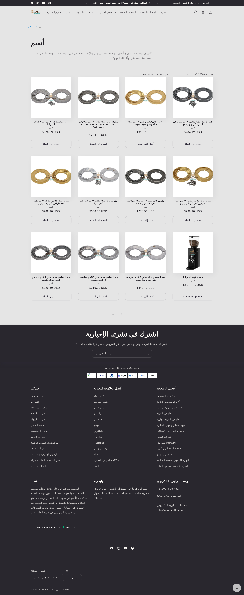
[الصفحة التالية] (131, 314)
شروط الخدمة (38, 437)
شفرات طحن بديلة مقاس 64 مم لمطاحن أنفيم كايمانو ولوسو (51, 279)
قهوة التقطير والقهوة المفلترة (171, 425)
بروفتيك (97, 454)
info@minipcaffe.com (170, 510)
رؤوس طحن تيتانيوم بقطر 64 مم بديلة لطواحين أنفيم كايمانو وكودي (193, 202)
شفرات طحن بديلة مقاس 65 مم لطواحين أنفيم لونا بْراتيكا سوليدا (145, 279)
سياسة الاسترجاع (39, 407)
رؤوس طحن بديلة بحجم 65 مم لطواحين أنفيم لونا (98, 202)
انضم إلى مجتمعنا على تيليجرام (46, 460)
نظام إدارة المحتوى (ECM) (107, 460)
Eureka (98, 437)
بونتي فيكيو (99, 407)
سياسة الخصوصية (39, 431)
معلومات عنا (37, 396)
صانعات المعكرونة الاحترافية (171, 431)
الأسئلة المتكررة (39, 466)
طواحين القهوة (164, 413)
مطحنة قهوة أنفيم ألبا (193, 277)
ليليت (96, 466)
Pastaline (99, 442)
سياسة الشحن (38, 413)
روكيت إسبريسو (102, 401)
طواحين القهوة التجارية (168, 419)
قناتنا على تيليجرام (127, 488)
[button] (60, 12)
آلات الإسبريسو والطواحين (169, 407)
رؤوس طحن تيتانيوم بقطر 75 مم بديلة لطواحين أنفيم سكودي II (145, 123)
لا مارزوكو (99, 396)
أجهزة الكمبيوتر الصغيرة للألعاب (172, 466)
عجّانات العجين (164, 437)
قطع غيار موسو (164, 454)
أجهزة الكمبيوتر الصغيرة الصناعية (173, 460)
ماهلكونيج (98, 431)
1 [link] (113, 313)
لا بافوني (98, 419)
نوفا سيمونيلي (101, 448)
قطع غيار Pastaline (167, 442)
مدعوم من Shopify (61, 589)
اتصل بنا (35, 401)
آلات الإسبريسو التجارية (168, 401)
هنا (174, 495)
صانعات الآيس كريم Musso (170, 448)
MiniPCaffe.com (46, 589)
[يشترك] (148, 354)
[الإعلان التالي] (157, 3)
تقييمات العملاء (38, 448)
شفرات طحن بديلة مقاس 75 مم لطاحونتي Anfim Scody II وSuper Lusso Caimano (98, 124)
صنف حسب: (148, 74)
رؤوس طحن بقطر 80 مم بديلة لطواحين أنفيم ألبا (51, 123)
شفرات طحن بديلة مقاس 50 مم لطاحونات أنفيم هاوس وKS (98, 279)
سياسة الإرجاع (38, 419)
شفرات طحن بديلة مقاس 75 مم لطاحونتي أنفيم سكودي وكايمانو (193, 123)
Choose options (193, 296)
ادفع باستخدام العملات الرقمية (45, 442)
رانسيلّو (97, 413)
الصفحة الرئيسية (31, 27)
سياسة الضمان (38, 425)
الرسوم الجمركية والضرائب (44, 454)
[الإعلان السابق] (86, 3)
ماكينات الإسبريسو (166, 396)
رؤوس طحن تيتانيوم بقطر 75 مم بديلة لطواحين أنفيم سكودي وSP (51, 202)
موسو (96, 425)
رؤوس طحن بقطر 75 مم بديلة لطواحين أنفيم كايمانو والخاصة (145, 202)
